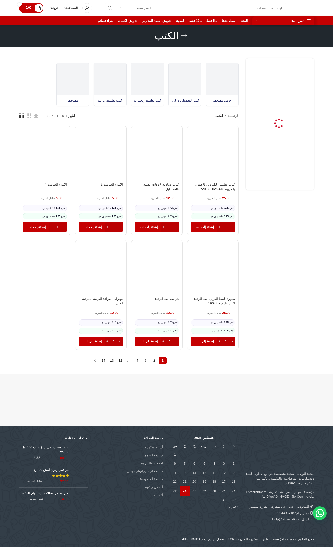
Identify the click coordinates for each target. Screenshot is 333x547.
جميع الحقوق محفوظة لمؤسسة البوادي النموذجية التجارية (276, 539)
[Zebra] (191, 393)
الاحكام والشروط (151, 463)
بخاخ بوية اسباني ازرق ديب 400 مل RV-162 (45, 449)
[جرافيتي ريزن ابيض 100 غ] (80, 476)
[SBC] (240, 393)
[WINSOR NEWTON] (142, 393)
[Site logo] (304, 8)
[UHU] (43, 393)
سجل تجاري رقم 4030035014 (203, 539)
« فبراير (233, 506)
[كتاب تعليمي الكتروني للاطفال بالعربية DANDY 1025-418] (213, 158)
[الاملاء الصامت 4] (45, 158)
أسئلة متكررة (154, 447)
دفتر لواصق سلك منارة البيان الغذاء (45, 493)
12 (120, 360)
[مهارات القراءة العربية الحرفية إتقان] (101, 273)
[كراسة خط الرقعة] (157, 273)
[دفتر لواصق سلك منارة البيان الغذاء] (80, 498)
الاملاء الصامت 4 (56, 184)
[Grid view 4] (21, 116)
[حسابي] (87, 8)
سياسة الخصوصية (151, 479)
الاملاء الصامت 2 (112, 184)
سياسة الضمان (153, 455)
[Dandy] (289, 393)
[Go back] (184, 35)
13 (112, 360)
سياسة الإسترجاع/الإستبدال (145, 471)
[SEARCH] (110, 8)
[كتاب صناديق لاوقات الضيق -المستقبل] (157, 158)
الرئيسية (233, 116)
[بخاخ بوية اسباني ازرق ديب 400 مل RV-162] (80, 453)
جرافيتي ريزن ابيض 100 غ (51, 470)
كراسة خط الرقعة (166, 299)
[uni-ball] (92, 393)
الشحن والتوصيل (152, 487)
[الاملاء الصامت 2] (101, 158)
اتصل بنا (157, 495)
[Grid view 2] (36, 116)
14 (103, 360)
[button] (213, 227)
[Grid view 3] (29, 116)
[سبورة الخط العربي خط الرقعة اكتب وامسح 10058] (213, 273)
